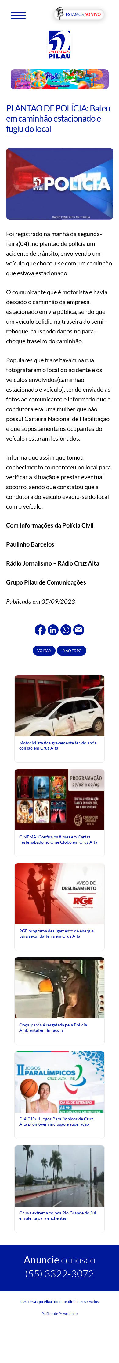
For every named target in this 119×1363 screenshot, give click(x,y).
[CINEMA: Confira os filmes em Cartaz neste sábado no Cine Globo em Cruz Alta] (59, 799)
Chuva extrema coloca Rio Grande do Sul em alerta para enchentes (57, 1215)
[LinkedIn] (53, 629)
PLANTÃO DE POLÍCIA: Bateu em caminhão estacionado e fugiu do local (58, 118)
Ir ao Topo (71, 650)
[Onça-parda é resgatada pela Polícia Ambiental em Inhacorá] (59, 1017)
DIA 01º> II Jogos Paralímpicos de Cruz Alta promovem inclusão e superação (56, 1121)
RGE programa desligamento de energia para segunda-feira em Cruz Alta (56, 933)
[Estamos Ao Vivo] (79, 15)
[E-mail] (78, 629)
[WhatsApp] (65, 629)
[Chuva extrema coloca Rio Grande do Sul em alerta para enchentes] (59, 1175)
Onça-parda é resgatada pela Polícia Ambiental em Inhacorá (53, 1027)
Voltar (44, 650)
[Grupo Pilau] (59, 44)
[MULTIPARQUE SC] (60, 79)
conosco (59, 1260)
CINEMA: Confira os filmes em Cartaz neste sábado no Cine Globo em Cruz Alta (58, 839)
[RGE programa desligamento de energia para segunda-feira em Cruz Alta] (59, 893)
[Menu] (18, 15)
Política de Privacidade (59, 1313)
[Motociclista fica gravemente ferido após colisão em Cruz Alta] (59, 726)
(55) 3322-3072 (59, 1273)
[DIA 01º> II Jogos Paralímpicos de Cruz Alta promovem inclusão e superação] (59, 1106)
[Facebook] (40, 629)
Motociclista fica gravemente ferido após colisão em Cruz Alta (57, 745)
